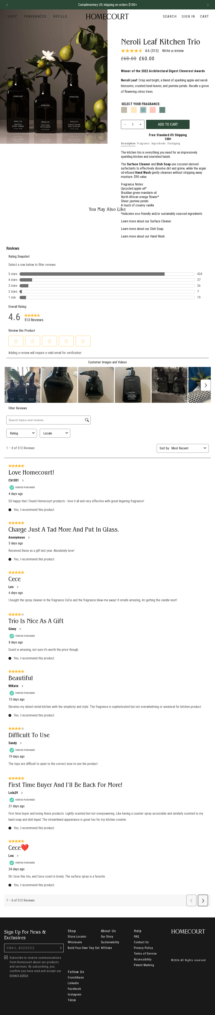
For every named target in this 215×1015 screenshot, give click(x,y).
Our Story (107, 936)
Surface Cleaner (160, 221)
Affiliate (106, 948)
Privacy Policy (143, 948)
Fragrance (143, 143)
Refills (60, 16)
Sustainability (110, 942)
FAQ (136, 936)
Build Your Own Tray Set (84, 948)
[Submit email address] (61, 948)
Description (128, 143)
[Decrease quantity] (125, 124)
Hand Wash (157, 236)
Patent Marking (144, 965)
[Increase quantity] (140, 124)
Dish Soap (156, 229)
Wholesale (75, 942)
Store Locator (77, 936)
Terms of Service (145, 953)
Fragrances (35, 16)
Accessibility (143, 959)
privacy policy (19, 975)
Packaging (173, 143)
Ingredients (158, 143)
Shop (12, 16)
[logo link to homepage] (107, 16)
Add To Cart (168, 124)
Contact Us (141, 942)
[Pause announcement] (200, 5)
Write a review (173, 50)
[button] (7, 5)
